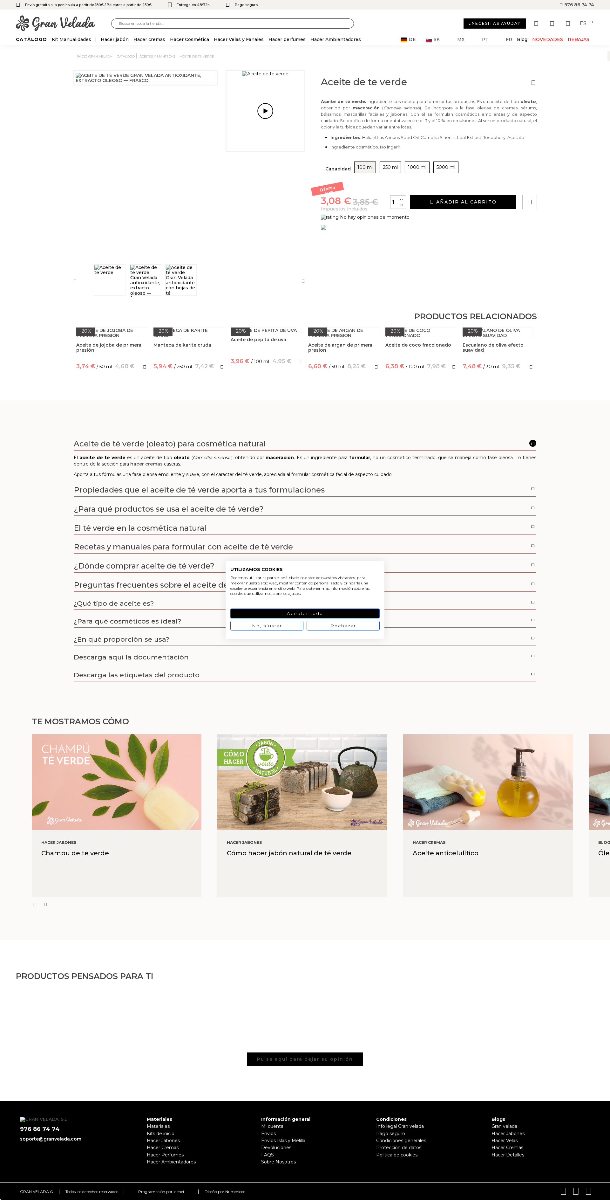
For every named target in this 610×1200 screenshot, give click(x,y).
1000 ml (417, 167)
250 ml (390, 167)
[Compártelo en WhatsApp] (554, 184)
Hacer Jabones (163, 1140)
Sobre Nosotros (278, 1162)
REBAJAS (578, 39)
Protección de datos (398, 1147)
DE (412, 39)
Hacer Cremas (163, 1147)
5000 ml (446, 167)
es (584, 23)
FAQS (267, 1155)
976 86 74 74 (578, 5)
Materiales (158, 1126)
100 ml (365, 167)
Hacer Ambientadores (171, 1162)
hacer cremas (146, 464)
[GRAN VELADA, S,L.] (63, 23)
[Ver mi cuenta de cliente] (553, 23)
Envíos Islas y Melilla (283, 1140)
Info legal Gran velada (400, 1126)
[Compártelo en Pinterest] (568, 184)
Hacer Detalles (507, 1155)
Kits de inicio (160, 1133)
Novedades (547, 39)
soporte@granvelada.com (50, 1138)
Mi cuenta (272, 1126)
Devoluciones (276, 1147)
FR (509, 39)
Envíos (268, 1133)
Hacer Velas (504, 1140)
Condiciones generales (401, 1140)
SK (437, 39)
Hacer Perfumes (165, 1155)
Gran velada (504, 1126)
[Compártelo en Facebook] (561, 184)
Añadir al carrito (465, 202)
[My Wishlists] (537, 23)
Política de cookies (396, 1155)
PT (485, 39)
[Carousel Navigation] (321, 904)
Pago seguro (390, 1133)
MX (460, 39)
